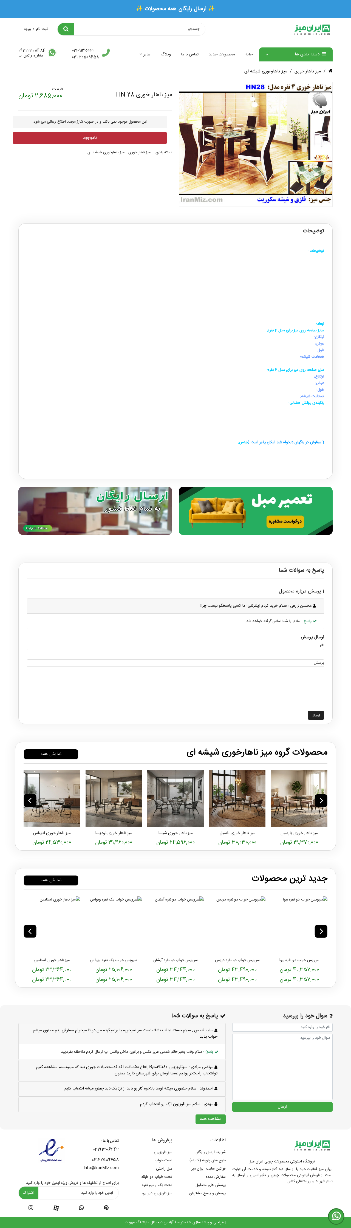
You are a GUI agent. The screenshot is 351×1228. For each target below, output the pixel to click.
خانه (249, 54)
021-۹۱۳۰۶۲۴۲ (83, 50)
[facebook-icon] (56, 1208)
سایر (146, 54)
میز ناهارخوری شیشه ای (265, 71)
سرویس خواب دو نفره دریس (237, 960)
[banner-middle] (256, 510)
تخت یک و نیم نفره (157, 1185)
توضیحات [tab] (313, 231)
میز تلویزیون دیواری (157, 1193)
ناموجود (90, 138)
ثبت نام (42, 29)
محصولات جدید (222, 54)
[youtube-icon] (81, 1209)
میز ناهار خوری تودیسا (113, 833)
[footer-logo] (312, 1145)
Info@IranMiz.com (101, 1168)
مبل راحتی (164, 1168)
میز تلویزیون (163, 1152)
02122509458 (105, 1160)
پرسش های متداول (211, 1185)
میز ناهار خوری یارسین (299, 833)
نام (322, 645)
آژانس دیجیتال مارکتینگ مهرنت (149, 1222)
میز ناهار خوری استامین (52, 960)
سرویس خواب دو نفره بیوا (299, 960)
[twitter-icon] (106, 1209)
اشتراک (28, 1193)
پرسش (319, 663)
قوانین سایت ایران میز (208, 1168)
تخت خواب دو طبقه (156, 1177)
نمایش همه (51, 754)
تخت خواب (163, 1160)
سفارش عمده (216, 1177)
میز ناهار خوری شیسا (175, 833)
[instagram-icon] (31, 1209)
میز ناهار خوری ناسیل (237, 833)
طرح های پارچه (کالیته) (207, 1160)
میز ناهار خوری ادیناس (52, 833)
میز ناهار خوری (308, 71)
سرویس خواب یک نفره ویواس (113, 960)
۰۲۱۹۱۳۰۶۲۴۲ (106, 1149)
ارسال (316, 716)
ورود (27, 29)
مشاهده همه (210, 1119)
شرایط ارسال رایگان (211, 1152)
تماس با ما (190, 54)
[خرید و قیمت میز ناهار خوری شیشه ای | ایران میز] (299, 798)
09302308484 (31, 50)
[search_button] (66, 29)
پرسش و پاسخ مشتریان (207, 1193)
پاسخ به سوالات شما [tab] (301, 570)
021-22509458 (85, 57)
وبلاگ (166, 54)
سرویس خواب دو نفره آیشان (175, 960)
